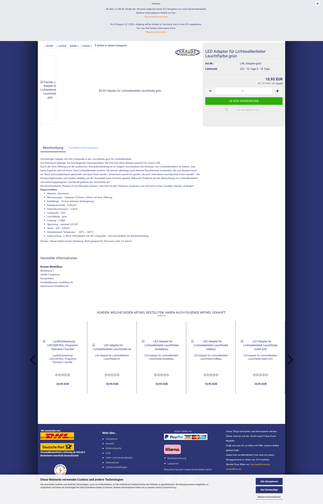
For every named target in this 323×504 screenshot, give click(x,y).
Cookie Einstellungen (116, 467)
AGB (108, 453)
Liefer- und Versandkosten (119, 457)
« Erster (49, 45)
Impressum (111, 439)
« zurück (61, 45)
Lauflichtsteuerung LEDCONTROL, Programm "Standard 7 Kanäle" (62, 359)
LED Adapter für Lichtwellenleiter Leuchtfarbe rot (112, 357)
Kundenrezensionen (83, 148)
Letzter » (87, 45)
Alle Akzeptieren (269, 481)
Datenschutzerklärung (165, 487)
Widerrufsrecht (113, 448)
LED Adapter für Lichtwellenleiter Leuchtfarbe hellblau (211, 357)
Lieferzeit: (211, 68)
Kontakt (110, 443)
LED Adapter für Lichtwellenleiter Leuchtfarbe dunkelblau (161, 357)
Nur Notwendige (269, 489)
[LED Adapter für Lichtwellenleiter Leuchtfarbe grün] (130, 90)
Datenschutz (112, 462)
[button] (210, 91)
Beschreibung (53, 148)
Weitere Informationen (269, 497)
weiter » (74, 45)
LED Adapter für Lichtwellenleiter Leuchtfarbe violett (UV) (260, 357)
